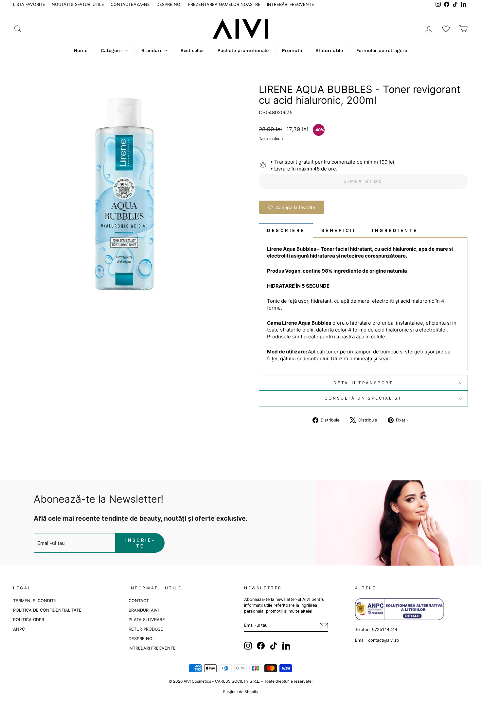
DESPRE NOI (168, 4)
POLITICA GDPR (28, 619)
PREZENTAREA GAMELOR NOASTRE (224, 4)
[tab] (286, 230)
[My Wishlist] (446, 29)
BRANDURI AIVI (144, 610)
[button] (291, 207)
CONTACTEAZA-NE (130, 4)
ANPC (19, 629)
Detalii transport (363, 382)
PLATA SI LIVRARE (147, 619)
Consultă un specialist (363, 398)
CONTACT (139, 600)
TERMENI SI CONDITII (34, 600)
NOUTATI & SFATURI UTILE (78, 4)
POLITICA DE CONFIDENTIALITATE (47, 610)
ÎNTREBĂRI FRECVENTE (290, 4)
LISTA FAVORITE (29, 4)
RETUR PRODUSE (146, 629)
